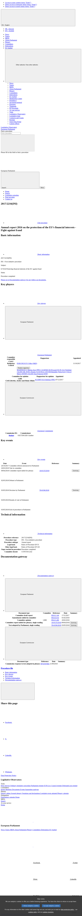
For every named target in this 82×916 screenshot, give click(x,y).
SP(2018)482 (44, 664)
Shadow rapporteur (23, 368)
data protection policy (67, 909)
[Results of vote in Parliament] (55, 507)
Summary (76, 470)
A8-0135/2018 (44, 471)
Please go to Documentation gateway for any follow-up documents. (23, 280)
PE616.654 (55, 618)
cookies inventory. (48, 912)
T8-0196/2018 (44, 490)
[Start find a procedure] (18, 142)
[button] (33, 821)
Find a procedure (6, 131)
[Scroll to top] (18, 691)
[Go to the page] (55, 488)
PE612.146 (55, 615)
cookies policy (32, 912)
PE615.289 (55, 620)
